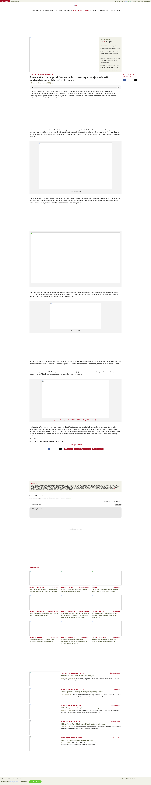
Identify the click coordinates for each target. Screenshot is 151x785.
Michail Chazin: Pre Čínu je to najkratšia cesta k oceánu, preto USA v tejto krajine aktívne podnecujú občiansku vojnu (110, 59)
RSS (2, 778)
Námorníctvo (67, 10)
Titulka (32, 10)
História (102, 10)
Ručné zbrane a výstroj (81, 10)
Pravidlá (15, 778)
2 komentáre (54, 587)
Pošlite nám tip (98, 449)
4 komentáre (116, 637)
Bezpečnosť (94, 10)
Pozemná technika (49, 10)
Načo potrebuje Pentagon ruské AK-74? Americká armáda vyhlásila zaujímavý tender (75, 420)
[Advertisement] (75, 25)
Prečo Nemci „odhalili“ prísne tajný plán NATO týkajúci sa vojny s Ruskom (109, 72)
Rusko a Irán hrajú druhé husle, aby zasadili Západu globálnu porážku (109, 52)
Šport (119, 10)
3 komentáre (116, 587)
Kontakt (10, 778)
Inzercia (6, 778)
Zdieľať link (68, 449)
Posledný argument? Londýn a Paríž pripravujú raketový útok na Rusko (110, 66)
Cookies (20, 778)
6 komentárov (85, 637)
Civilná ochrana (111, 10)
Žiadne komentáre (84, 587)
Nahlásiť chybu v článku (82, 449)
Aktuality (39, 10)
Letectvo (59, 10)
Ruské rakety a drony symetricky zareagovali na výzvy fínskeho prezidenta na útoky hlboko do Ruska (110, 46)
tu (114, 488)
